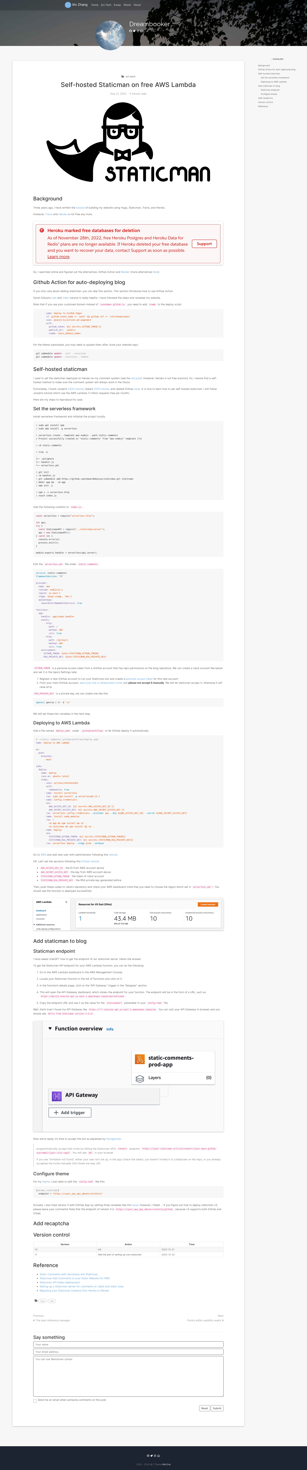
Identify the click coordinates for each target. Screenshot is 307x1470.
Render (125, 271)
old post (136, 378)
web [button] (52, 1301)
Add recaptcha (265, 98)
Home (94, 4)
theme (46, 1181)
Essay (117, 4)
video (66, 297)
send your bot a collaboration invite (101, 682)
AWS (43, 854)
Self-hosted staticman (269, 73)
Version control (265, 102)
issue (137, 388)
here (155, 271)
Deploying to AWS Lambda (274, 82)
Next (205, 1318)
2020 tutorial (76, 388)
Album (127, 4)
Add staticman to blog (269, 86)
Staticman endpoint (270, 90)
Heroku (63, 214)
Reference (263, 106)
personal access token (139, 678)
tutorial (80, 207)
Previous (51, 1318)
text (54, 297)
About (137, 4)
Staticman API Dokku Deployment (60, 1282)
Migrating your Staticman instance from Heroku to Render (74, 1290)
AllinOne (166, 1464)
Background (264, 65)
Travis (48, 214)
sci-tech (130, 76)
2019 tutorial (101, 388)
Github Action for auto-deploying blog (276, 69)
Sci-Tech (106, 4)
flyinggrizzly (113, 1138)
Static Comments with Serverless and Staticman (69, 1274)
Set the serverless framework (275, 77)
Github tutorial (90, 861)
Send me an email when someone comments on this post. (72, 1399)
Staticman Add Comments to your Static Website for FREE (75, 1278)
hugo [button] (42, 1301)
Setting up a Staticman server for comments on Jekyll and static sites (82, 1286)
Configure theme (269, 94)
